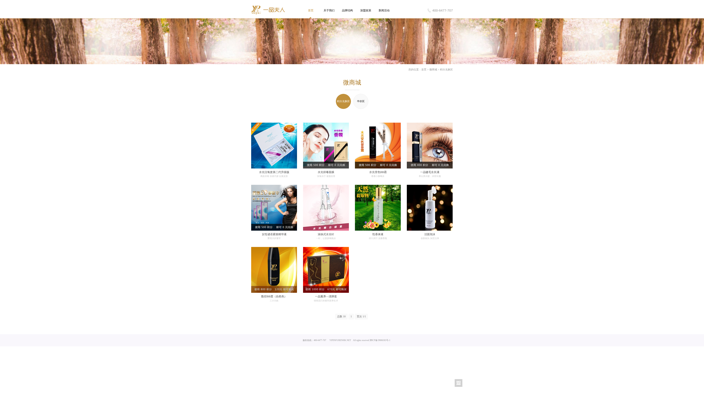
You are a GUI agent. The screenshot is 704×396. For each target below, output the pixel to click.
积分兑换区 (446, 69)
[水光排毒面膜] (326, 145)
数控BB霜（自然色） (274, 296)
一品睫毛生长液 (429, 172)
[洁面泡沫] (430, 208)
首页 (311, 10)
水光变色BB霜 (378, 172)
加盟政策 (365, 10)
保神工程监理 (397, 340)
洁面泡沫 (429, 234)
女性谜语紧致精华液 (274, 234)
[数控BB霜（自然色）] (274, 270)
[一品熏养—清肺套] (326, 270)
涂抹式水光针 (326, 234)
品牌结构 (347, 10)
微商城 (433, 69)
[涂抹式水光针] (326, 208)
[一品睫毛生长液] (430, 145)
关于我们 (329, 10)
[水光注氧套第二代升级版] (274, 145)
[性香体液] (378, 208)
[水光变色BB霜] (378, 145)
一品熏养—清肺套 (326, 296)
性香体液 (377, 234)
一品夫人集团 (268, 10)
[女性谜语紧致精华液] (274, 208)
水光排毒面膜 (326, 172)
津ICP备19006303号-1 (380, 340)
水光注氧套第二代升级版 (274, 172)
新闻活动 (384, 10)
